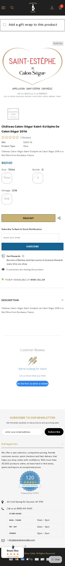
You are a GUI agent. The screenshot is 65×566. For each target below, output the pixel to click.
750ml (6, 177)
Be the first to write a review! (32, 383)
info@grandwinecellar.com (22, 540)
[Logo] (33, 7)
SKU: (4, 142)
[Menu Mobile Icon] (3, 8)
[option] (32, 72)
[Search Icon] (15, 7)
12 (38, 177)
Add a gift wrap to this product (33, 24)
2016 (6, 198)
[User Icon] (52, 7)
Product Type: (8, 146)
